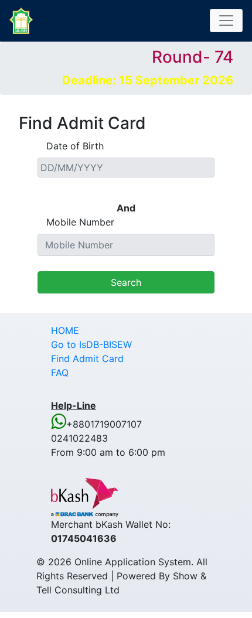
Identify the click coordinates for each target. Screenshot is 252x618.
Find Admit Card (87, 358)
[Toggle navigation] (226, 20)
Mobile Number (80, 222)
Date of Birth (75, 146)
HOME (65, 330)
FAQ (60, 372)
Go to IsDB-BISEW (91, 344)
